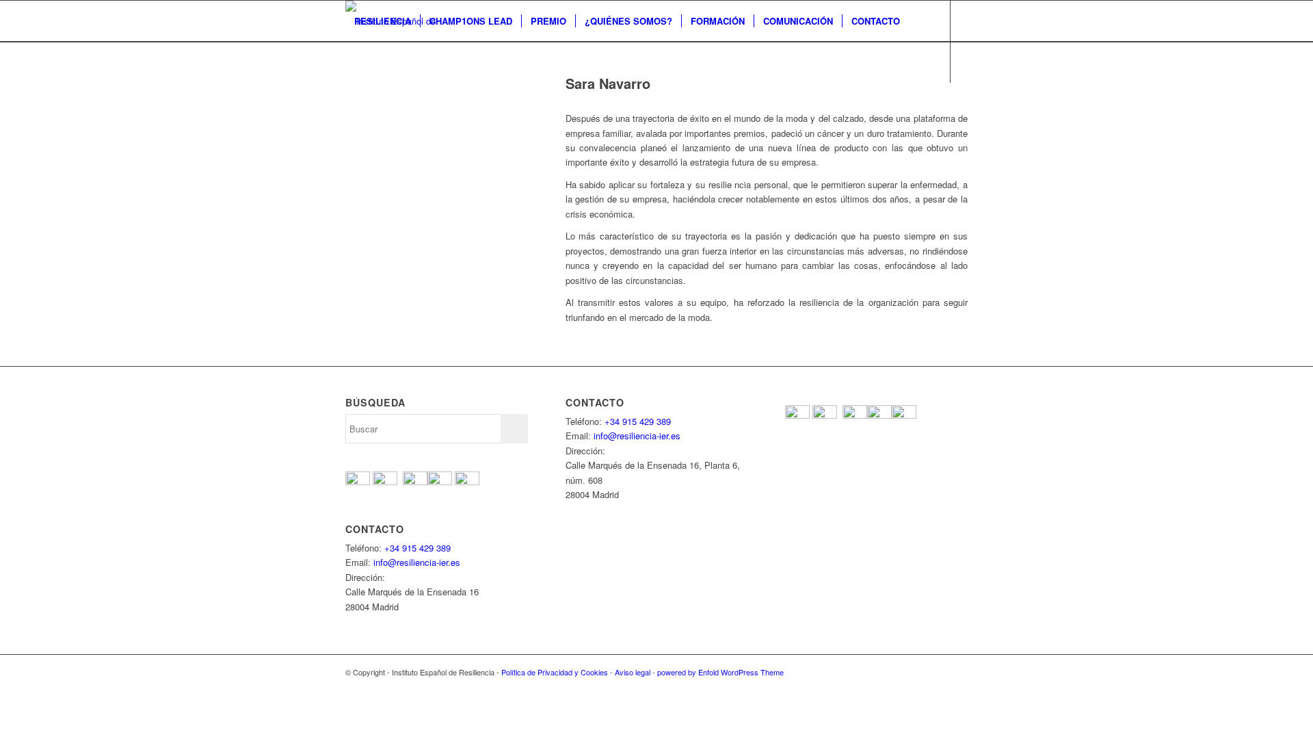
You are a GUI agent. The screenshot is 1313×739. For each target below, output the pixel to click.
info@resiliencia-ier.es (416, 562)
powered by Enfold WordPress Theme (720, 671)
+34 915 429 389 (417, 547)
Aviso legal (632, 671)
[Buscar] (358, 62)
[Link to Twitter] (370, 102)
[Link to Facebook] (349, 102)
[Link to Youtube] (390, 102)
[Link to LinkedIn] (431, 102)
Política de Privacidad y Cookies (554, 671)
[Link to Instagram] (411, 102)
